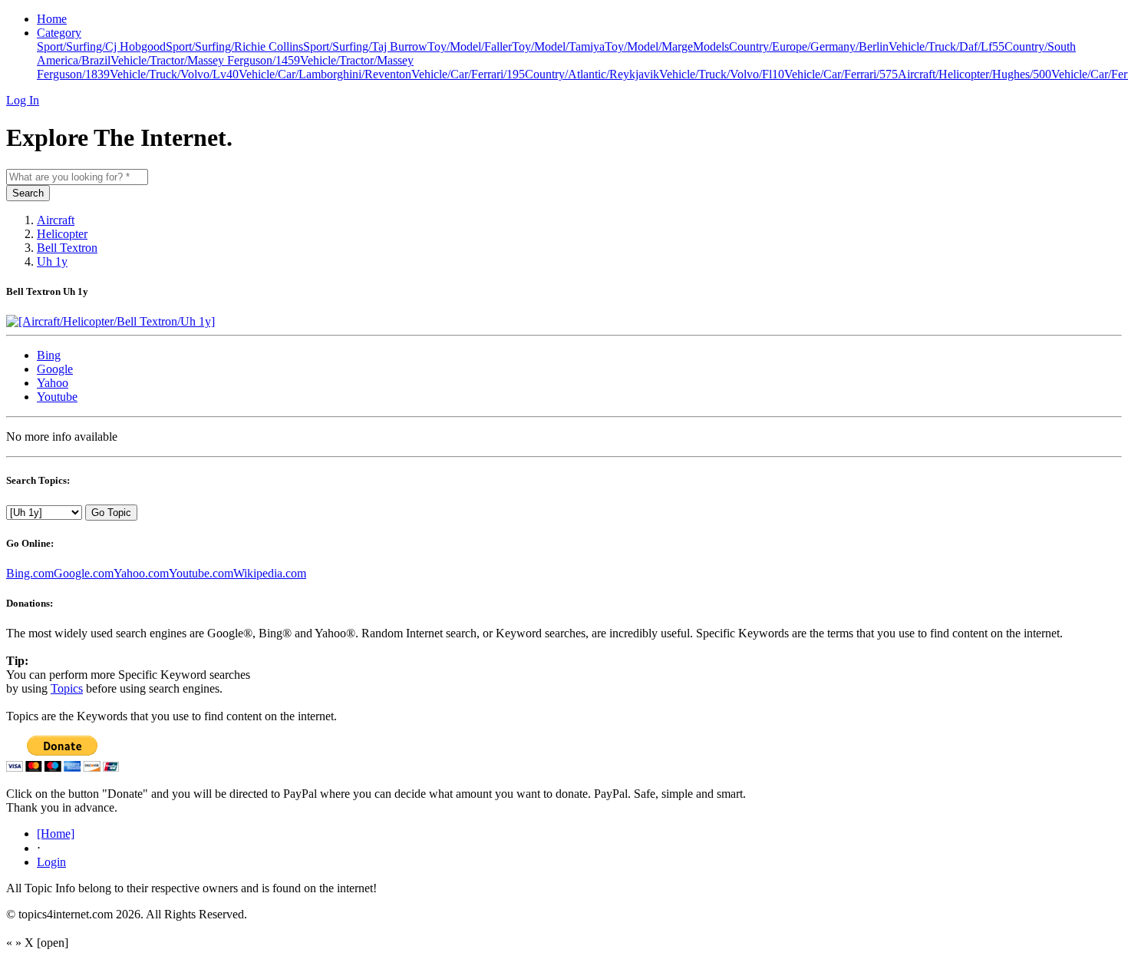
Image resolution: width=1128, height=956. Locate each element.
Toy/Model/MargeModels (667, 46)
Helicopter (62, 233)
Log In (22, 100)
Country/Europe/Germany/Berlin (809, 46)
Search (28, 193)
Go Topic (111, 512)
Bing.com (30, 573)
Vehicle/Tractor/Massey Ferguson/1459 (205, 60)
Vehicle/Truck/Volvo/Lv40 (174, 74)
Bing (49, 355)
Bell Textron (67, 247)
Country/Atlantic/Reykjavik (592, 74)
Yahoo (52, 382)
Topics (67, 688)
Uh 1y (52, 261)
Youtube (57, 396)
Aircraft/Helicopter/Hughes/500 (974, 74)
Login (51, 861)
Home (52, 18)
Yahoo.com (141, 573)
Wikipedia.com (269, 573)
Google (55, 368)
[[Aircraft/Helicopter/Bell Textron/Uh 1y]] (110, 321)
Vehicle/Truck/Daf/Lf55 (946, 46)
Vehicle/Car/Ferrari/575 (841, 74)
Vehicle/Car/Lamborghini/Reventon (325, 74)
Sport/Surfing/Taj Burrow (365, 46)
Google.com (84, 573)
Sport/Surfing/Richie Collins (234, 46)
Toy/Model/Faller (469, 46)
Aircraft (55, 220)
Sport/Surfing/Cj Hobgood (101, 46)
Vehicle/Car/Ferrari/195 (468, 74)
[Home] (55, 833)
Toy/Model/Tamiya (558, 46)
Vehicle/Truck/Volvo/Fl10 (721, 74)
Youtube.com (201, 573)
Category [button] (59, 32)
